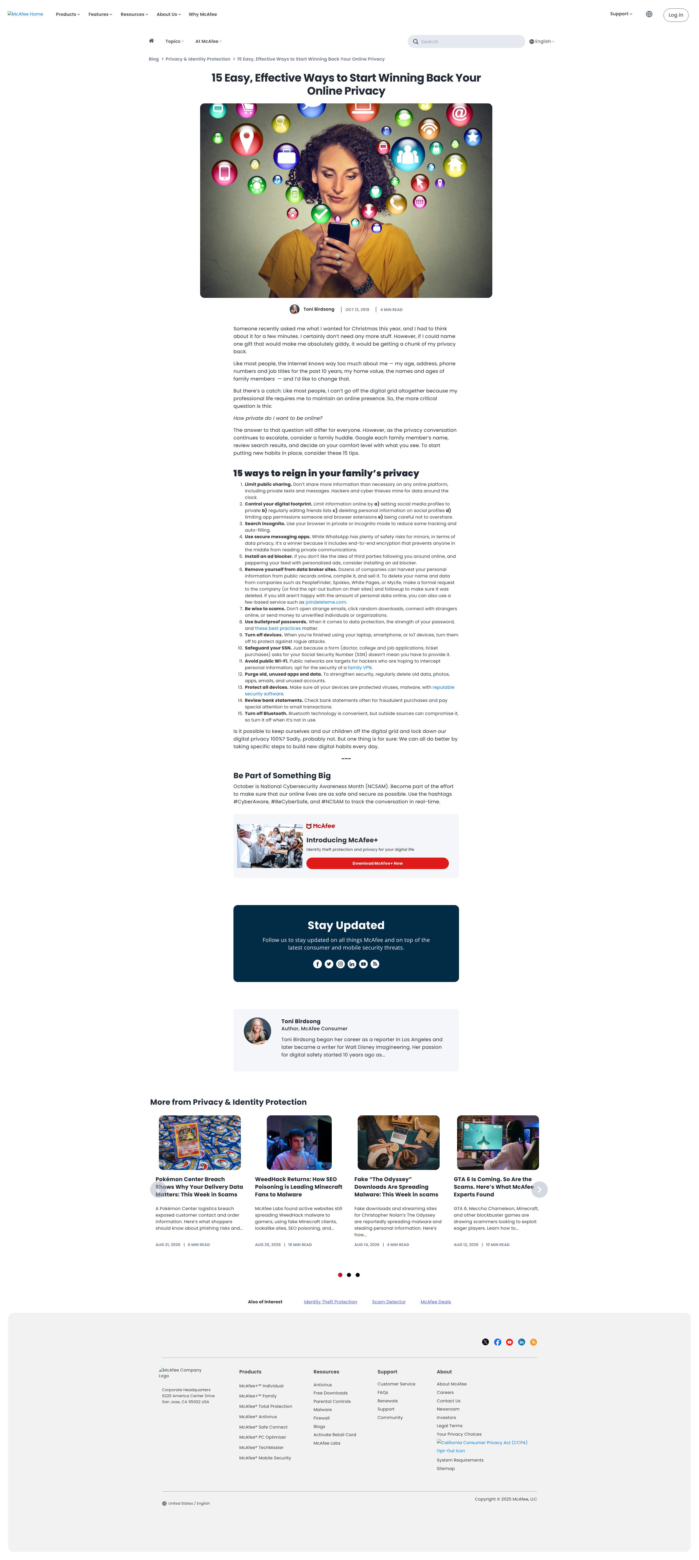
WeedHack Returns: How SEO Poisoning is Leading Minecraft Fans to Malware (298, 1186)
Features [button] (98, 14)
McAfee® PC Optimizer (262, 1437)
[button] (650, 12)
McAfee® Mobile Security (265, 1458)
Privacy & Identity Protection (198, 59)
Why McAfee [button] (203, 14)
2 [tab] (349, 1275)
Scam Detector (389, 1302)
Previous (158, 1189)
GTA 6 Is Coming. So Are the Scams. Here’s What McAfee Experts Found (494, 1186)
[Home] (152, 41)
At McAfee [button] (207, 41)
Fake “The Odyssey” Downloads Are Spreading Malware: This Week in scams (396, 1186)
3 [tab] (358, 1275)
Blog (154, 59)
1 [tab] (340, 1275)
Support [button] (619, 14)
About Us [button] (167, 14)
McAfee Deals (436, 1302)
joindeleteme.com (326, 602)
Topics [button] (172, 41)
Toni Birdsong (318, 309)
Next (539, 1189)
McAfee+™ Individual (261, 1386)
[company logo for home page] (25, 14)
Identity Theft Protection (330, 1302)
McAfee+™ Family (258, 1396)
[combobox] (541, 41)
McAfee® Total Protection (265, 1406)
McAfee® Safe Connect (263, 1427)
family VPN (360, 667)
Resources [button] (132, 14)
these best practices (278, 628)
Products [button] (66, 14)
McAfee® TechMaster (261, 1448)
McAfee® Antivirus (258, 1417)
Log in (676, 15)
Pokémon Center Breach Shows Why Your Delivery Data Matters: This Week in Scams (199, 1186)
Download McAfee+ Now (378, 863)
